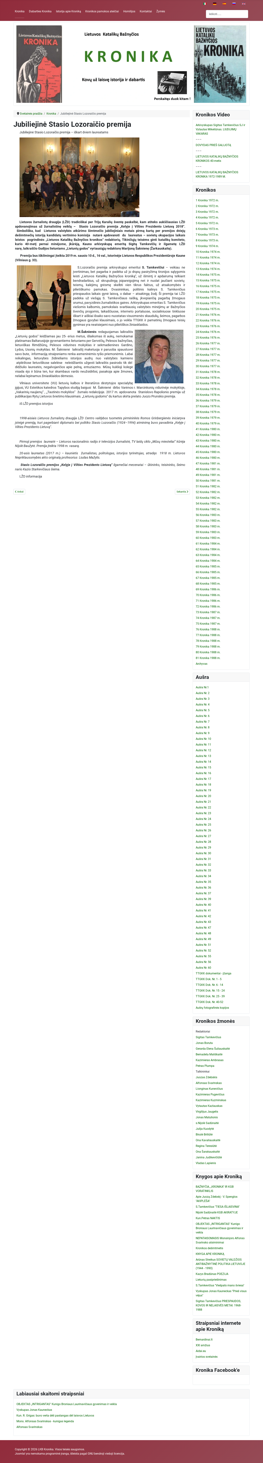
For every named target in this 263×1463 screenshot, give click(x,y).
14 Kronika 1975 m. (208, 274)
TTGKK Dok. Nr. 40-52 (209, 1002)
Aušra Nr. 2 (203, 693)
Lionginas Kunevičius (209, 1088)
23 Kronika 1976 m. (208, 326)
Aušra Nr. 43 (203, 922)
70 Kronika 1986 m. (208, 595)
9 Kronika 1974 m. (207, 246)
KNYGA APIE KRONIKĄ (210, 1254)
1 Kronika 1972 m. (207, 200)
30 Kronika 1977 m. (208, 366)
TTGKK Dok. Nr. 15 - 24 (210, 990)
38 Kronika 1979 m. (208, 412)
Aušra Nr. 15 (203, 767)
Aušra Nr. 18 (203, 784)
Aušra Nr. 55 (203, 956)
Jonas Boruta (204, 1043)
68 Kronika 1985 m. (208, 583)
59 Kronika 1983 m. (208, 532)
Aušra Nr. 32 (203, 864)
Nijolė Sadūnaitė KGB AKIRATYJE (217, 1212)
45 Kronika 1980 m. (208, 452)
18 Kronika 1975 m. (208, 297)
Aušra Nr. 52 (203, 950)
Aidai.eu (201, 1351)
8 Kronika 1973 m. (207, 240)
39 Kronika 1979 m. (208, 417)
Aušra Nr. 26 (203, 830)
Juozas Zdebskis (206, 1077)
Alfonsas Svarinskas (209, 1083)
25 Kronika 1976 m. (208, 337)
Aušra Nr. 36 (203, 887)
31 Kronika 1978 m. (208, 372)
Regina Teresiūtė (206, 1146)
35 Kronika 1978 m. (208, 395)
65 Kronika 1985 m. (208, 566)
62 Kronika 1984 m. (208, 549)
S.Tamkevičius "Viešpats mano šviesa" (220, 1285)
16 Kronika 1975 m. (208, 286)
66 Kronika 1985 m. (208, 572)
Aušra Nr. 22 (203, 807)
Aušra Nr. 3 (203, 698)
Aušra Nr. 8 (203, 727)
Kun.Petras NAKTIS (208, 1218)
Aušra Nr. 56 (203, 962)
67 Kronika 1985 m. (208, 578)
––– (199, 139)
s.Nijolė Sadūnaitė (207, 1123)
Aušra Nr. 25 (203, 824)
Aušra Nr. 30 (203, 853)
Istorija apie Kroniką (68, 11)
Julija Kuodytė (205, 1128)
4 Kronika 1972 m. (207, 217)
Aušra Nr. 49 (203, 939)
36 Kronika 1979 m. (208, 400)
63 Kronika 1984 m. (208, 555)
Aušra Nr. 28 (203, 842)
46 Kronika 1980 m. (208, 457)
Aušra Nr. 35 (203, 882)
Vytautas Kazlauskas (209, 1106)
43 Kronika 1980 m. (208, 440)
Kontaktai (146, 11)
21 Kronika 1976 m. (208, 314)
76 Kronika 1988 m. (208, 629)
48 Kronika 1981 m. (208, 469)
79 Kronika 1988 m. (208, 646)
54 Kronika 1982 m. (208, 503)
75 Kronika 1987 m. (208, 623)
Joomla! (20, 1453)
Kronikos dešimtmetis (209, 1248)
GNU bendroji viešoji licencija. (106, 1453)
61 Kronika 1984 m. (208, 543)
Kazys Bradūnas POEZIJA (212, 1274)
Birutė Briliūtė (204, 1134)
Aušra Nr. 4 (203, 704)
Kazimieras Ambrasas (209, 1060)
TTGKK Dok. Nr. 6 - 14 (209, 985)
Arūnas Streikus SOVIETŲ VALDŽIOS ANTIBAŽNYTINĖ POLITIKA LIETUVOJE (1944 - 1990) (220, 1264)
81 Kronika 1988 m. (208, 658)
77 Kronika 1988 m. (208, 635)
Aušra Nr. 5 (203, 710)
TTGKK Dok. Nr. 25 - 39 (210, 996)
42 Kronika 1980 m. (208, 435)
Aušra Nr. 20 (203, 796)
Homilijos (129, 11)
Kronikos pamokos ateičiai (102, 11)
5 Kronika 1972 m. (207, 223)
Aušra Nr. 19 (203, 790)
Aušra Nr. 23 (203, 813)
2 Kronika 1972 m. (207, 206)
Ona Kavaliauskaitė (208, 1140)
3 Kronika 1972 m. (207, 211)
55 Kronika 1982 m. (208, 509)
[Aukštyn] (256, 1456)
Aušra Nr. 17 (203, 779)
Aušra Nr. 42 (203, 916)
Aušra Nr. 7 (203, 721)
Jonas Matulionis (207, 1117)
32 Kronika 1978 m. (208, 377)
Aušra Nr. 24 (203, 819)
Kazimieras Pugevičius (210, 1094)
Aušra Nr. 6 (203, 716)
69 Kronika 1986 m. (208, 589)
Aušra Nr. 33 (203, 870)
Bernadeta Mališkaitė (209, 1054)
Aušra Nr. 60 (203, 967)
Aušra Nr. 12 (203, 750)
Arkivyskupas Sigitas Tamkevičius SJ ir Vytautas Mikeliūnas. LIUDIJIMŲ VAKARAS (220, 129)
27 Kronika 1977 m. (208, 349)
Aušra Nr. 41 (203, 910)
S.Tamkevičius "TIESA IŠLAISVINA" (218, 1206)
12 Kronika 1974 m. (208, 263)
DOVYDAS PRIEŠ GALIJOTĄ (213, 145)
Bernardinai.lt (204, 1339)
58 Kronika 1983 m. (208, 526)
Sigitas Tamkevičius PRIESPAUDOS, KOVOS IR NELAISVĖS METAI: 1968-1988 (218, 1305)
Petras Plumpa (205, 1066)
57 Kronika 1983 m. (208, 520)
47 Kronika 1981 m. (208, 463)
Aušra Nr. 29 (203, 847)
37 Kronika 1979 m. (208, 406)
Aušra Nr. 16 (203, 773)
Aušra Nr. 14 (203, 761)
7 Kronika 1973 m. (207, 234)
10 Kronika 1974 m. (208, 252)
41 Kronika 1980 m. (208, 429)
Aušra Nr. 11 (203, 744)
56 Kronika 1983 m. (208, 515)
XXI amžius (203, 1345)
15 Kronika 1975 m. (208, 280)
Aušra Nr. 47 (203, 927)
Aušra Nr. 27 (203, 836)
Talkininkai (203, 1071)
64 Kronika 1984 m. (208, 560)
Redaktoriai (203, 1031)
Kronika (20, 11)
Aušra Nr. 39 (203, 899)
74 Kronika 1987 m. (208, 618)
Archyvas (201, 663)
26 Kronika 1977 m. (208, 343)
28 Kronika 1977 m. (208, 354)
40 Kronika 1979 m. (208, 423)
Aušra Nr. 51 (203, 944)
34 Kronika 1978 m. (208, 389)
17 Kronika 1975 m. (208, 292)
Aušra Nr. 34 (203, 876)
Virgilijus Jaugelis (207, 1111)
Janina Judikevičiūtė (209, 1157)
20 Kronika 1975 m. (208, 309)
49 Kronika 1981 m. (208, 475)
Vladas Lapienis (206, 1163)
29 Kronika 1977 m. (208, 360)
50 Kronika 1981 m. (208, 480)
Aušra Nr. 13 (203, 756)
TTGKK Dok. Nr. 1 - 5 (208, 979)
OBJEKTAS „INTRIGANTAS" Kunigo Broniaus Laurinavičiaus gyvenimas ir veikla (219, 1228)
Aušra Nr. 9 (203, 733)
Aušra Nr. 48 (203, 933)
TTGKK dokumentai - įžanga (213, 973)
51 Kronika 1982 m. (208, 486)
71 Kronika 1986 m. (208, 601)
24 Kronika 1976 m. (208, 332)
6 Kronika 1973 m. (207, 229)
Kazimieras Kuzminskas (211, 1100)
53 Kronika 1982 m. (208, 498)
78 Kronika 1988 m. (208, 641)
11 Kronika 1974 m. (208, 257)
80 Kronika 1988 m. (208, 652)
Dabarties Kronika (40, 11)
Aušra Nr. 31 (203, 859)
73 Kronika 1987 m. (208, 612)
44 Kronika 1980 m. (208, 446)
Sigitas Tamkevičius (208, 1037)
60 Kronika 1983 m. (208, 538)
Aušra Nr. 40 (203, 904)
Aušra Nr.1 (202, 687)
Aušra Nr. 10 (203, 739)
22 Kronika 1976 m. (208, 320)
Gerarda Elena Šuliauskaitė (213, 1048)
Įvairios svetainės (207, 1356)
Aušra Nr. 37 (203, 893)
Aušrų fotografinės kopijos (212, 1007)
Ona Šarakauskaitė (208, 1151)
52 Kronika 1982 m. (208, 492)
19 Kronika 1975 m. (208, 303)
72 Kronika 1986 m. (208, 606)
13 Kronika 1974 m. (208, 269)
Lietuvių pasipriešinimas (211, 1279)
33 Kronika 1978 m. (208, 383)
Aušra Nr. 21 (203, 801)
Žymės (160, 11)
